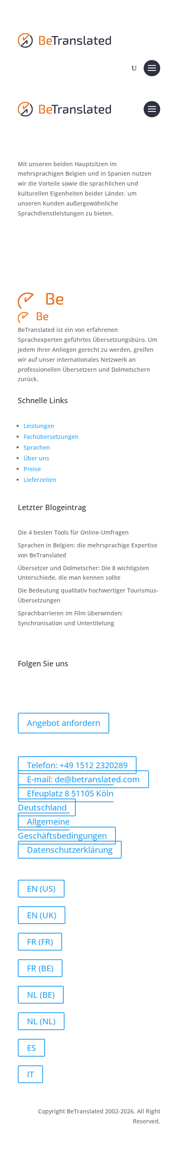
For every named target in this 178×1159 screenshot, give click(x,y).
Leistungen (39, 426)
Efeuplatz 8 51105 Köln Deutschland (65, 800)
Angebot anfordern (63, 722)
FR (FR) (40, 941)
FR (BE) (40, 968)
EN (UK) (41, 915)
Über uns (36, 458)
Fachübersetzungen (51, 436)
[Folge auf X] (57, 690)
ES (31, 1047)
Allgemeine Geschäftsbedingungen (62, 828)
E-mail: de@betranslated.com (83, 779)
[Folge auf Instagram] (74, 690)
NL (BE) (41, 994)
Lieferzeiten (40, 480)
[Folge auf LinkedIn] (41, 690)
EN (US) (41, 888)
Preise (32, 469)
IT (30, 1074)
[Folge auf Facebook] (24, 690)
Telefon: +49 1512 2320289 (77, 765)
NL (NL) (41, 1021)
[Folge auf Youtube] (90, 690)
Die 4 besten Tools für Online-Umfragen (73, 532)
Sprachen (37, 447)
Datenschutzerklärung (70, 849)
